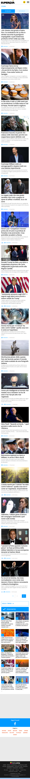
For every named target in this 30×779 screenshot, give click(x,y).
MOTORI (15, 730)
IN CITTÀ (12, 732)
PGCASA (4, 766)
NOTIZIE (4, 730)
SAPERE (26, 730)
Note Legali (12, 769)
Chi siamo (6, 769)
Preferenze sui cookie (13, 771)
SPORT (9, 730)
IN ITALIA (18, 732)
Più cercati (22, 11)
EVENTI (15, 734)
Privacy (17, 769)
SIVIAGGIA (25, 766)
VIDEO (20, 730)
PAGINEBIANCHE (10, 766)
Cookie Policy (23, 769)
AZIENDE (25, 732)
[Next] (24, 596)
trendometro (11, 609)
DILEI (21, 766)
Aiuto (20, 771)
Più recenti (8, 11)
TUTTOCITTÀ (17, 766)
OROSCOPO (5, 732)
